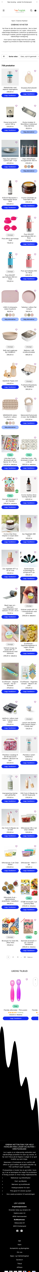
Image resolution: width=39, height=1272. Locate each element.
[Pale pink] (10, 315)
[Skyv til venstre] (35, 984)
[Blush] (25, 166)
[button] (31, 10)
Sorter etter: (13, 56)
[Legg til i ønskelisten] (16, 71)
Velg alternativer (28, 132)
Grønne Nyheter (22, 21)
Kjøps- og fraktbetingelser (19, 1256)
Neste (29, 957)
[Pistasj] (7, 315)
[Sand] (13, 315)
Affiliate (19, 1267)
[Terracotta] (32, 166)
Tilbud (19, 1263)
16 (25, 957)
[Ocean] (28, 166)
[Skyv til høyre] (35, 980)
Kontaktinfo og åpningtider (19, 1248)
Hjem (13, 21)
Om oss (19, 1252)
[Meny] (4, 10)
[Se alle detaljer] (10, 77)
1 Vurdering (20, 1012)
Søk (19, 1241)
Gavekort (19, 1260)
